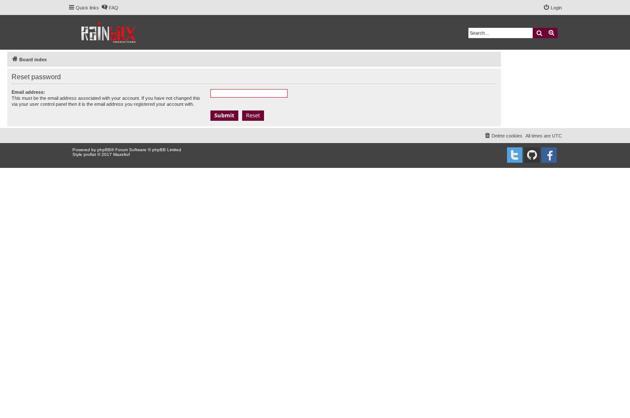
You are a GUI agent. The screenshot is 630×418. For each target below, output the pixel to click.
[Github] (532, 155)
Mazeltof (121, 154)
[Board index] (109, 32)
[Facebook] (549, 155)
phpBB (104, 149)
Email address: (28, 92)
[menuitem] (109, 8)
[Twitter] (514, 155)
